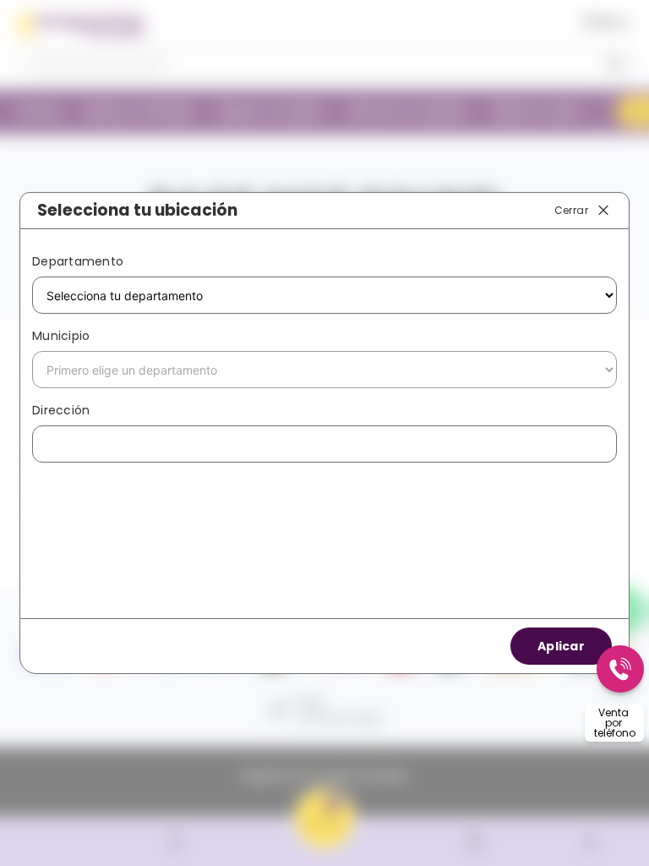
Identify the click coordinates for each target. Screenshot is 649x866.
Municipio (61, 335)
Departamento (77, 261)
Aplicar (561, 646)
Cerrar (571, 209)
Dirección (61, 410)
